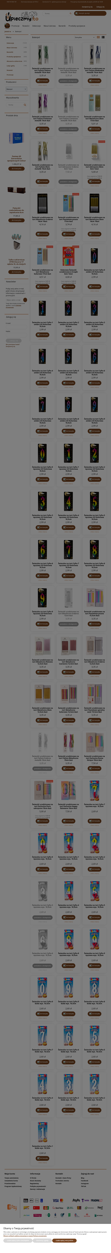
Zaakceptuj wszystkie (64, 1240)
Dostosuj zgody (42, 1240)
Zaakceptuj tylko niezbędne (18, 1240)
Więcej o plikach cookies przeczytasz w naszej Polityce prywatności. (25, 1236)
